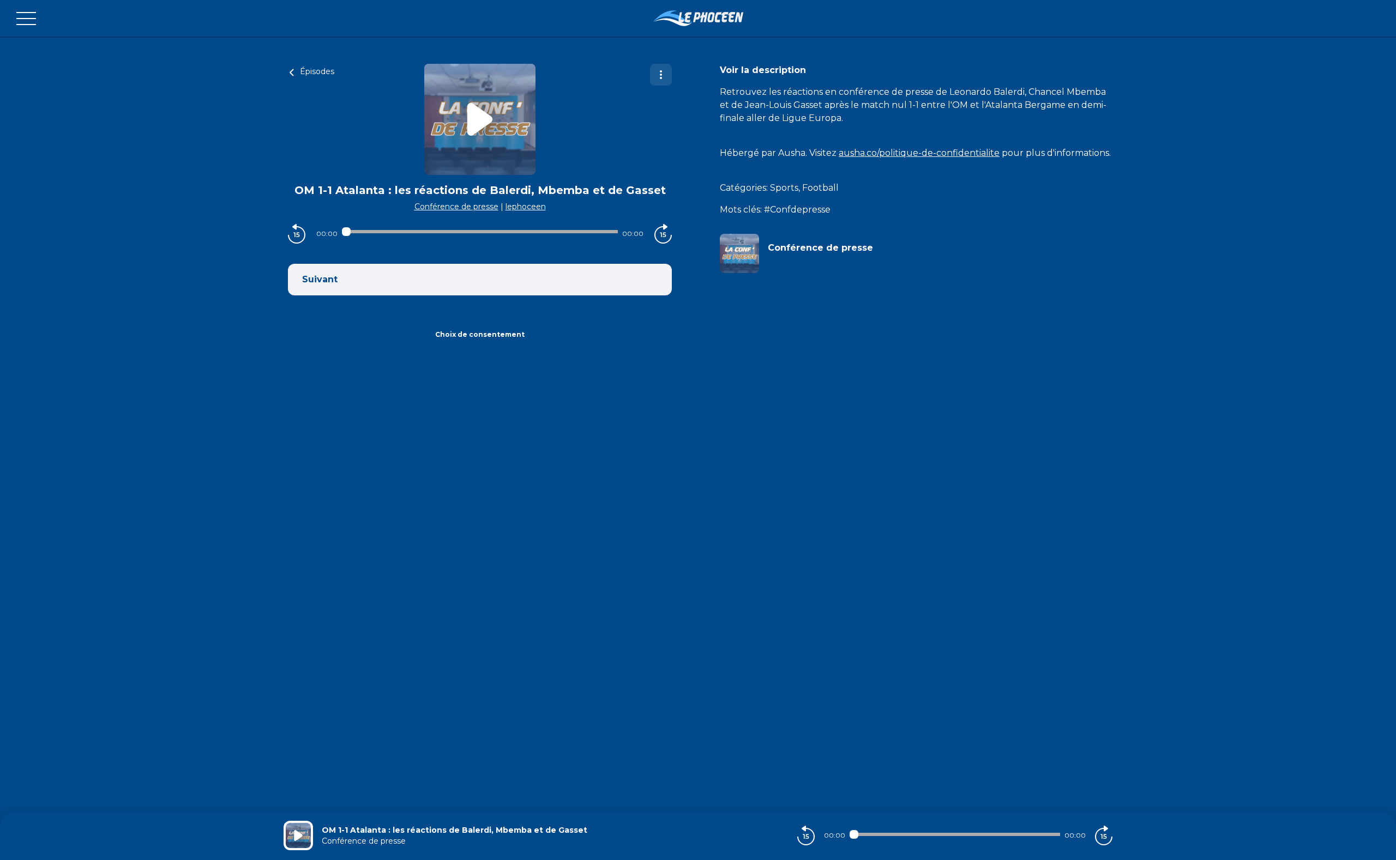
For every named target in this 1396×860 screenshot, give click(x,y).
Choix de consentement (480, 334)
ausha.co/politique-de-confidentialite (919, 153)
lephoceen (526, 206)
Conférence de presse (456, 206)
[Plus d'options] (661, 75)
